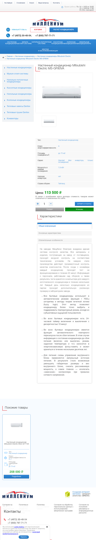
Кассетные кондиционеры (58, 42)
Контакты (56, 3)
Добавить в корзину (84, 204)
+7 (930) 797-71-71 (45, 36)
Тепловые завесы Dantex (18, 106)
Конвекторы (12, 119)
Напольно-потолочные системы (42, 42)
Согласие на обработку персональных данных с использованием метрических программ (63, 508)
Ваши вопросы (43, 3)
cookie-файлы (19, 527)
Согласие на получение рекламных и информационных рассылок (86, 509)
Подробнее (16, 476)
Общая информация (47, 226)
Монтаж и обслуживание (45, 50)
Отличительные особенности (51, 240)
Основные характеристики (50, 233)
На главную (8, 3)
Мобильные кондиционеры (84, 42)
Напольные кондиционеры (19, 94)
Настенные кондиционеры (11, 42)
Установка (79, 209)
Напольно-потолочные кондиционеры (17, 81)
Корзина (38, 29)
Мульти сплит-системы (25, 42)
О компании (21, 3)
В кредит (50, 209)
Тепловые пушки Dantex (18, 112)
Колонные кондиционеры (71, 42)
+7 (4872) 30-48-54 (21, 36)
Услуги (31, 3)
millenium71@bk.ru (19, 30)
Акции (55, 51)
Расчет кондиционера (63, 29)
